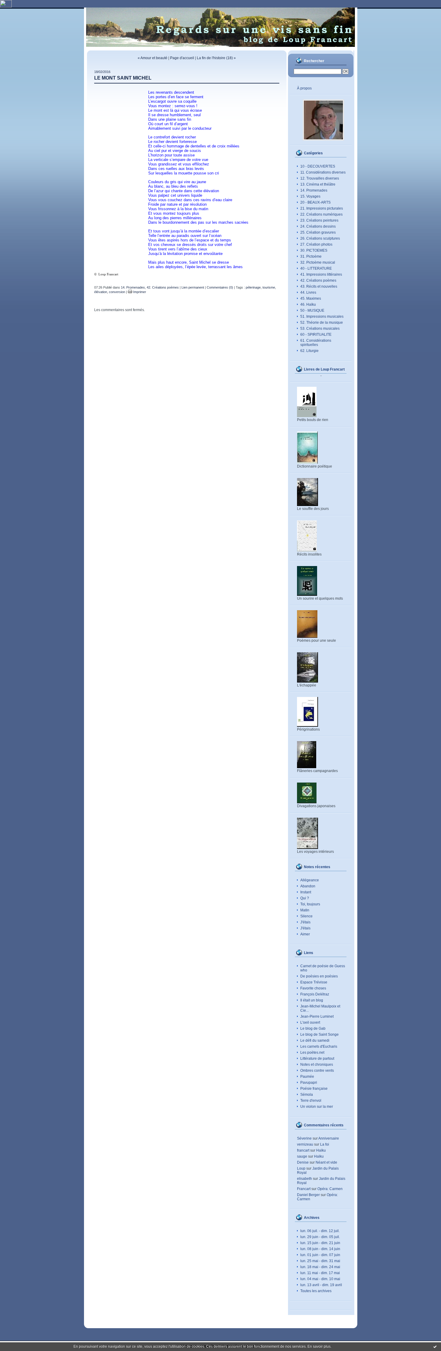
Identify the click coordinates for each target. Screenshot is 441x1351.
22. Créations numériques (321, 214)
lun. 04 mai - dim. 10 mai (320, 1279)
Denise (303, 1162)
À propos (304, 88)
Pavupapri (308, 1082)
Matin (304, 910)
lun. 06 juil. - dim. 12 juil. (320, 1231)
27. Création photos (316, 244)
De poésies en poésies (319, 976)
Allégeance (309, 880)
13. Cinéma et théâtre (317, 184)
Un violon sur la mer (316, 1106)
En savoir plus (319, 1346)
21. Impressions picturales (321, 208)
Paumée (307, 1076)
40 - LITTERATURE (316, 268)
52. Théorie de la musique (321, 322)
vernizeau (305, 1144)
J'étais (305, 922)
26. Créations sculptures (320, 238)
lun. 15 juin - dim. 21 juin (320, 1243)
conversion (117, 292)
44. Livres (308, 292)
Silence (306, 916)
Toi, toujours (310, 904)
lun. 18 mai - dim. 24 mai (320, 1267)
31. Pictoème (311, 256)
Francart (303, 1189)
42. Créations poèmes (318, 280)
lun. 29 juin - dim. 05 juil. (320, 1237)
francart (303, 1150)
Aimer (305, 934)
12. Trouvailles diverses (319, 178)
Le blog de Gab (313, 1028)
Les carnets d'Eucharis (318, 1046)
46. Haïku (308, 304)
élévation (100, 292)
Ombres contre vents (317, 1070)
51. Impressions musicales (322, 316)
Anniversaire (328, 1138)
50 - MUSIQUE (312, 310)
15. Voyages (310, 196)
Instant (305, 892)
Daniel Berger (308, 1195)
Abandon (307, 886)
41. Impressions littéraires (321, 274)
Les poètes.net (312, 1052)
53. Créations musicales (320, 328)
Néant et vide (326, 1162)
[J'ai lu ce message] (435, 1346)
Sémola (306, 1094)
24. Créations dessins (318, 226)
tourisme (268, 287)
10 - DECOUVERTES (317, 166)
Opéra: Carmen (330, 1189)
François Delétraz (314, 994)
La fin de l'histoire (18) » (216, 58)
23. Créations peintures (319, 220)
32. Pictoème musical (317, 262)
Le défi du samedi (314, 1040)
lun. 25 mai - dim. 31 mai (320, 1261)
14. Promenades (313, 190)
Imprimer (139, 292)
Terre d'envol (310, 1100)
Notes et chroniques (316, 1064)
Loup (301, 1168)
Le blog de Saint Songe (319, 1034)
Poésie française (314, 1088)
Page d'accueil (182, 58)
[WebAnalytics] (6, 6)
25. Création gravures (318, 232)
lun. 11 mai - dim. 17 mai (320, 1273)
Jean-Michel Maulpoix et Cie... (320, 1008)
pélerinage (253, 287)
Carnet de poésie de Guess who (322, 968)
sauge (302, 1156)
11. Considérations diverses (323, 172)
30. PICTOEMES (313, 250)
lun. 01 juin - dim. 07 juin (320, 1255)
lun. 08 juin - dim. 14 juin (320, 1249)
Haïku (321, 1150)
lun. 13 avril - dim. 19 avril (321, 1285)
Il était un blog (311, 1000)
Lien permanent (193, 287)
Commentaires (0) (220, 287)
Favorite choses (313, 988)
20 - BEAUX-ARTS (315, 202)
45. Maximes (310, 298)
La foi (324, 1144)
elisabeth (304, 1179)
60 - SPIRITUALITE (316, 334)
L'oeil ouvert (310, 1022)
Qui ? (304, 898)
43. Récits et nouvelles (318, 286)
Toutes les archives (316, 1291)
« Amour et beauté (152, 58)
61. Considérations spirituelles (315, 342)
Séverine (304, 1138)
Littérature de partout (317, 1058)
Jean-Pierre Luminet (317, 1016)
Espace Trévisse (313, 982)
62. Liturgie (309, 351)
